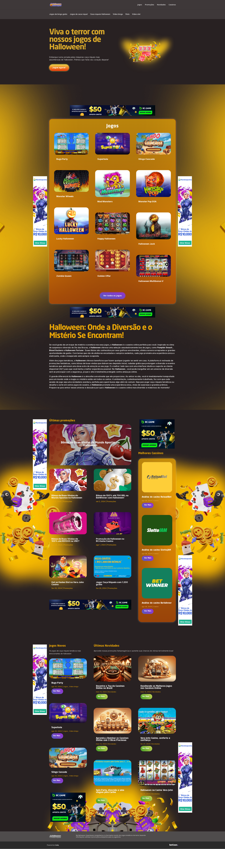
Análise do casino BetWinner (157, 603)
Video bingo (118, 14)
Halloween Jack (146, 244)
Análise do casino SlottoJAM (156, 550)
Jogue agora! (59, 67)
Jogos (139, 5)
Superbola (102, 159)
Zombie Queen (63, 276)
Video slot (136, 14)
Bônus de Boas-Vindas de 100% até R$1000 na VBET (65, 540)
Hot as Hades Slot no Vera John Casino (67, 583)
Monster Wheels (64, 196)
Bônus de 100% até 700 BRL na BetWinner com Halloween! (112, 496)
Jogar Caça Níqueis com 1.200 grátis (112, 583)
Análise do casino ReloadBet (157, 497)
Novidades (161, 5)
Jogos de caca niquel (79, 14)
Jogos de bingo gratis (58, 14)
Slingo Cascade (146, 159)
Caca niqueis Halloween (100, 14)
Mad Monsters (104, 201)
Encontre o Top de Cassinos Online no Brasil (110, 687)
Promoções (149, 5)
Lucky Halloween (65, 238)
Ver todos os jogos (112, 295)
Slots (127, 14)
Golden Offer (104, 276)
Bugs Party (62, 159)
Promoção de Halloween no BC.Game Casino (110, 540)
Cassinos (172, 5)
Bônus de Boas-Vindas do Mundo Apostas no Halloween (90, 444)
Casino (156, 500)
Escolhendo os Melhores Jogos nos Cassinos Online (156, 687)
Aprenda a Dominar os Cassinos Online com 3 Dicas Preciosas (112, 739)
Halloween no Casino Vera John (157, 790)
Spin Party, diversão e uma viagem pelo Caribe (110, 791)
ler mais (147, 505)
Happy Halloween (106, 238)
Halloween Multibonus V (150, 281)
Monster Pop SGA (147, 201)
